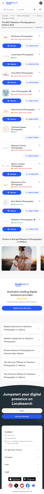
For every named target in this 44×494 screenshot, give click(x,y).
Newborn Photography (23, 15)
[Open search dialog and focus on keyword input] (4, 10)
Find (12, 15)
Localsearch (5, 15)
